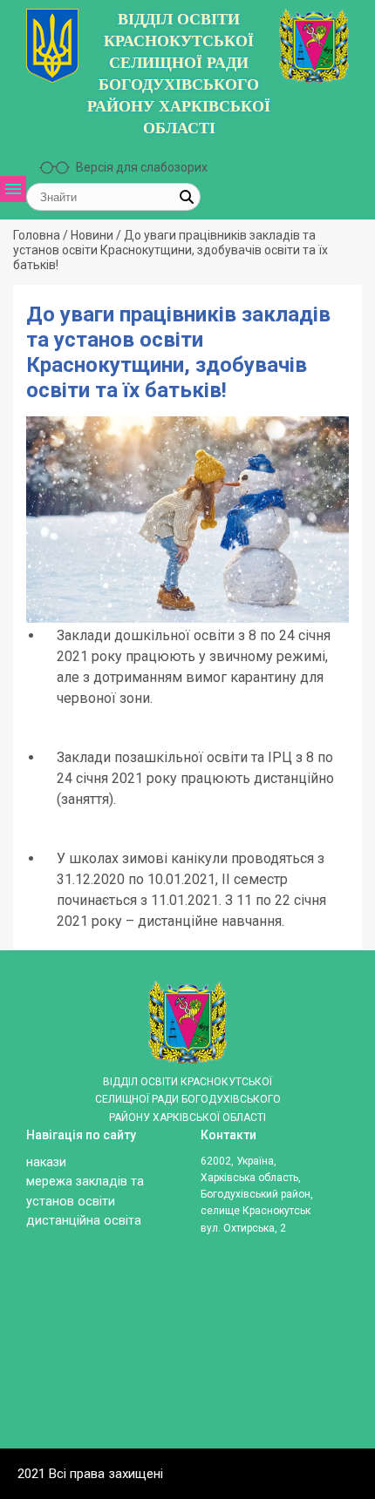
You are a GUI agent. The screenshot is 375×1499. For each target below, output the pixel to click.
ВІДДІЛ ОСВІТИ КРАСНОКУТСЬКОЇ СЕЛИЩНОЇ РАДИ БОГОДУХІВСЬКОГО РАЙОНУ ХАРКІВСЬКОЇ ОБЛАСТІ (178, 73)
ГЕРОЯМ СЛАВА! (40, 529)
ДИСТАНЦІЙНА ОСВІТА (40, 574)
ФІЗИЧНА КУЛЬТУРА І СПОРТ (40, 679)
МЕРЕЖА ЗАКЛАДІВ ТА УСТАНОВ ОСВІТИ (40, 370)
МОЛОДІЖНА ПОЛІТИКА (40, 618)
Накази (46, 1162)
